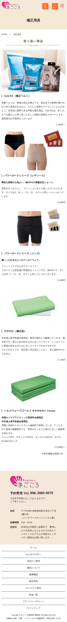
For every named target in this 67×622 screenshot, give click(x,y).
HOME (4, 34)
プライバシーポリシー (33, 601)
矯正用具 (33, 581)
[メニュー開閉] (62, 5)
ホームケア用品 (33, 588)
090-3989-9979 (41, 493)
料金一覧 (33, 595)
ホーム (33, 547)
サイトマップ (33, 608)
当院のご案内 (33, 561)
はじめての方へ (33, 554)
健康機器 (33, 574)
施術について (33, 568)
